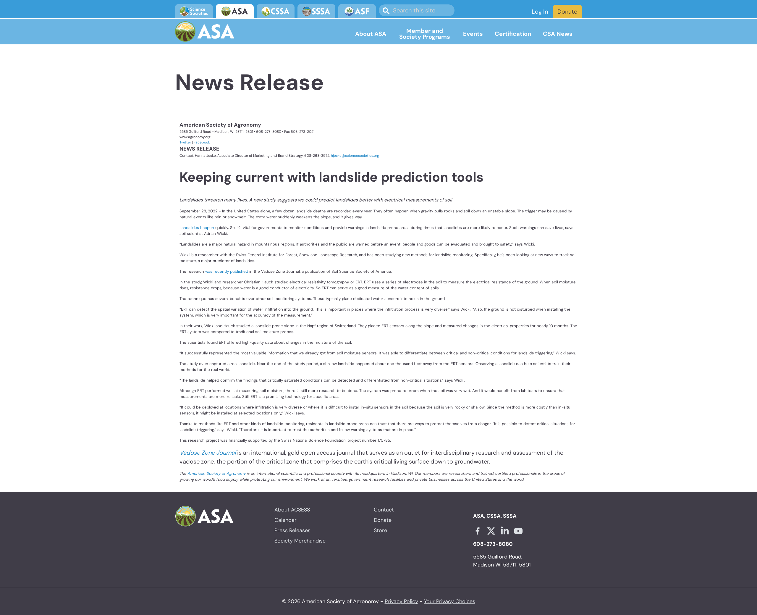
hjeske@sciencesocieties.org (355, 155)
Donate (567, 11)
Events (473, 34)
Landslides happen (196, 227)
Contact (384, 509)
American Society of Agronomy (216, 473)
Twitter (185, 142)
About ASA (370, 34)
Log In (540, 11)
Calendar (285, 520)
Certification (513, 34)
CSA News (557, 34)
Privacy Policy (401, 601)
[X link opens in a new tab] (491, 531)
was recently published (226, 271)
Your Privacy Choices (449, 601)
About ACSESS (292, 509)
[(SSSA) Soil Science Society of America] (316, 11)
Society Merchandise (300, 540)
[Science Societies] (194, 11)
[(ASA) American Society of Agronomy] (235, 11)
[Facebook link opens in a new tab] (477, 531)
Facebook (202, 142)
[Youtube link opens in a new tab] (518, 531)
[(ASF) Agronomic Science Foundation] (357, 11)
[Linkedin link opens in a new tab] (504, 531)
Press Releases (292, 530)
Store (380, 530)
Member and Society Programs (424, 34)
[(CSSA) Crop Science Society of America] (276, 11)
